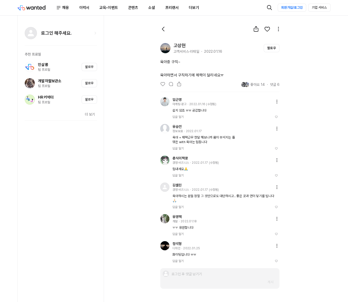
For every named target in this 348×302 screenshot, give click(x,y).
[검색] (269, 8)
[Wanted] (36, 8)
